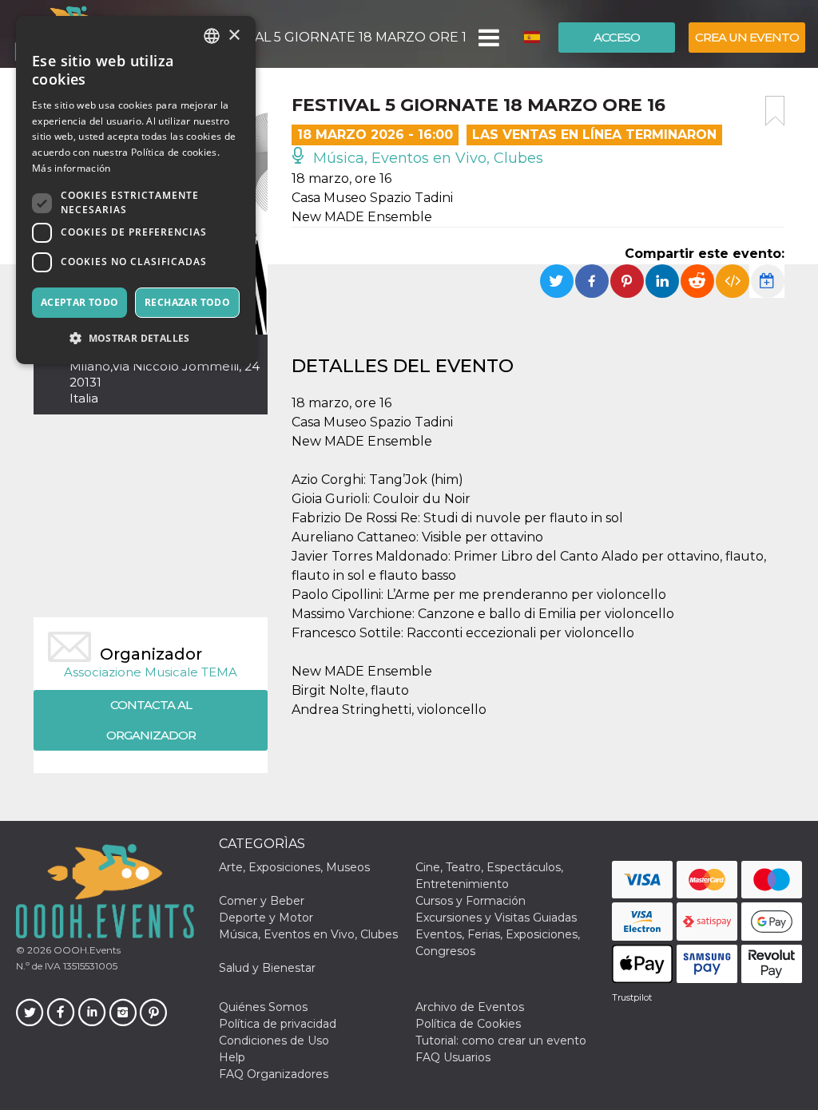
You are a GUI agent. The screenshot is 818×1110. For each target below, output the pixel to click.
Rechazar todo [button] (187, 302)
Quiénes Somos (263, 1007)
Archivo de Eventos (469, 1007)
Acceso (617, 37)
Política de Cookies (468, 1024)
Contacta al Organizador (151, 720)
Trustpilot (632, 997)
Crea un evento (747, 37)
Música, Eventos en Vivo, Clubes (426, 158)
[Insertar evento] (732, 281)
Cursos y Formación (470, 901)
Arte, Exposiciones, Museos (294, 867)
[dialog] (136, 190)
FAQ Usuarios (452, 1057)
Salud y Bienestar (267, 968)
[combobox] (212, 36)
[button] (487, 37)
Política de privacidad (277, 1024)
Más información (71, 168)
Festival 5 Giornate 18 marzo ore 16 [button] (337, 37)
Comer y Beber (261, 901)
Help (232, 1057)
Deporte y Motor (266, 917)
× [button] (234, 36)
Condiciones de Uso (274, 1040)
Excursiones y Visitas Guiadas (496, 917)
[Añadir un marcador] (774, 111)
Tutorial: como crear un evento (500, 1040)
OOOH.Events (86, 950)
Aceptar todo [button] (80, 302)
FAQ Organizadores (273, 1074)
